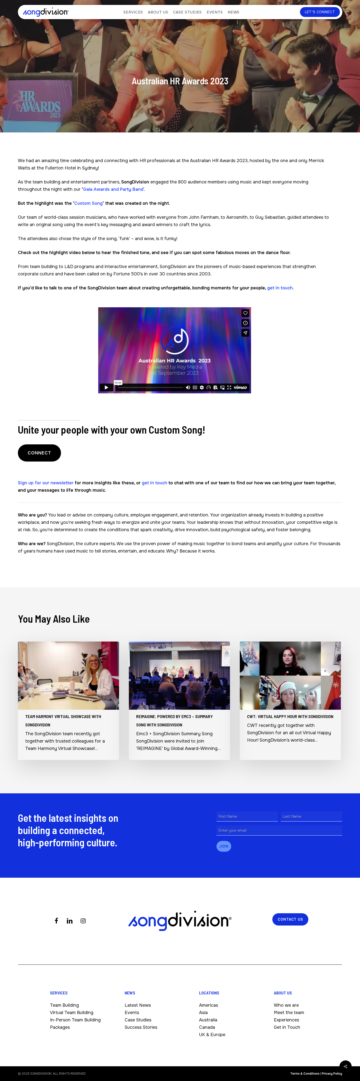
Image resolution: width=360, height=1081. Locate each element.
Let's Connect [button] (320, 12)
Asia (203, 1012)
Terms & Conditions (305, 1074)
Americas (208, 1005)
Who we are (286, 1005)
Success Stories (141, 1027)
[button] (39, 453)
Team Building (64, 1005)
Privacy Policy (332, 1074)
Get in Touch (287, 1027)
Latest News (138, 1005)
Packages (60, 1027)
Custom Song (88, 203)
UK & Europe (212, 1034)
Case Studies (138, 1020)
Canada (207, 1027)
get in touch (280, 288)
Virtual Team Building (71, 1012)
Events (132, 1012)
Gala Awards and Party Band (113, 189)
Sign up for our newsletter (45, 483)
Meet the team (289, 1012)
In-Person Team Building (75, 1020)
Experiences (286, 1020)
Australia (208, 1020)
